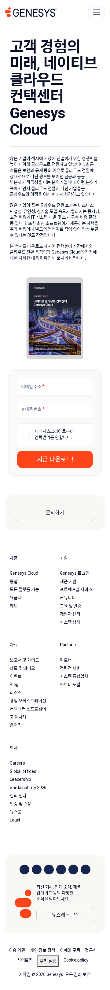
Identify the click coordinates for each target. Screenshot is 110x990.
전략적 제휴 (70, 668)
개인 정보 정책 (42, 950)
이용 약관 (17, 950)
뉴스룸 (16, 811)
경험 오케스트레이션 (28, 700)
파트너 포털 (70, 684)
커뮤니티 (67, 597)
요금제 (16, 597)
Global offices (23, 771)
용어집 (16, 725)
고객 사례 (18, 716)
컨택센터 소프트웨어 (28, 708)
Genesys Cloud (24, 573)
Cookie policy (76, 960)
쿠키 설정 (48, 960)
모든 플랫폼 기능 (24, 589)
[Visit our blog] (85, 869)
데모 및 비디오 (22, 668)
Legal (15, 820)
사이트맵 (25, 960)
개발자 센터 (70, 613)
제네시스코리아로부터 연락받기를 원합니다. (54, 434)
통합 (14, 581)
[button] (55, 459)
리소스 (16, 692)
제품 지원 (68, 581)
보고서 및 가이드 (24, 660)
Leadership (20, 779)
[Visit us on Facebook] (61, 869)
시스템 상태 (70, 622)
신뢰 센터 (18, 795)
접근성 (91, 950)
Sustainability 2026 (28, 787)
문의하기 (55, 513)
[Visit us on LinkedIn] (24, 869)
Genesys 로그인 (74, 573)
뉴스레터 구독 (66, 915)
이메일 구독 (70, 950)
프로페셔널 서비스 (76, 589)
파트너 (66, 660)
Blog (14, 684)
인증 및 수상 (20, 803)
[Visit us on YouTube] (73, 869)
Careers (17, 763)
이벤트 (16, 676)
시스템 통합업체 (74, 676)
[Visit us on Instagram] (37, 869)
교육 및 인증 (70, 605)
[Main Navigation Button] (96, 12)
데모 (14, 605)
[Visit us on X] (49, 869)
